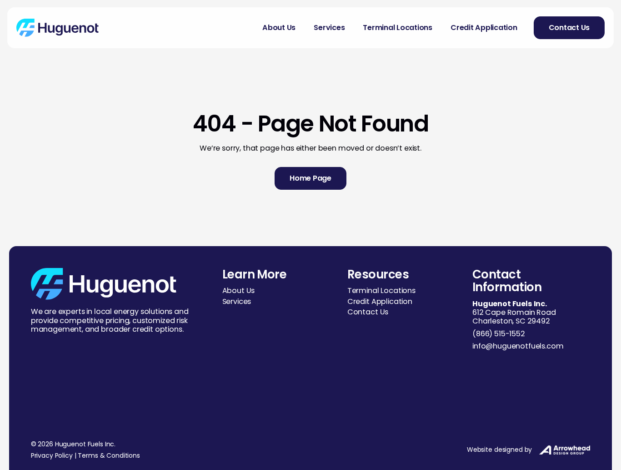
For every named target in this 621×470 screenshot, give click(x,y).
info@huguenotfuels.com (517, 346)
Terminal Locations (397, 27)
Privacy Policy (52, 455)
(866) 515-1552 (498, 333)
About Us (278, 27)
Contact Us (367, 312)
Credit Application (484, 27)
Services (329, 27)
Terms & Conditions (109, 455)
